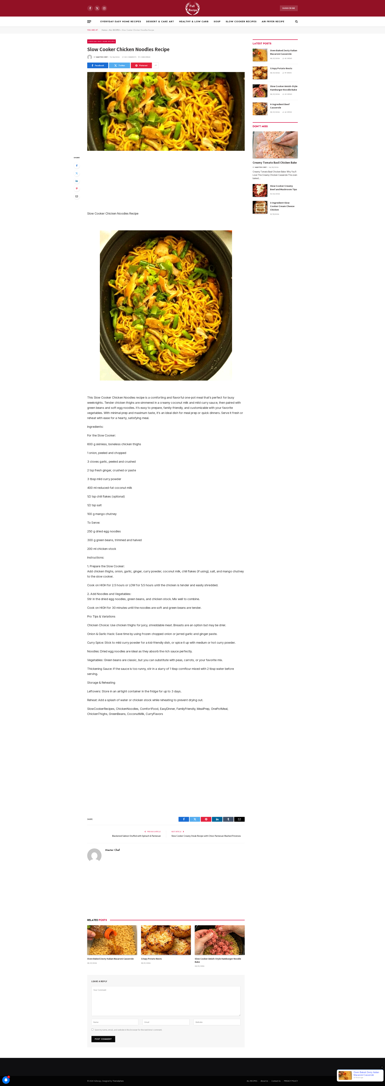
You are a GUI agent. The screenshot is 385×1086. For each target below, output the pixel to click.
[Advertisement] (166, 181)
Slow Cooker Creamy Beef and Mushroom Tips (283, 187)
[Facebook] (77, 166)
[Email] (77, 196)
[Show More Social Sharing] (156, 65)
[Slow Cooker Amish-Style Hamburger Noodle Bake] (220, 940)
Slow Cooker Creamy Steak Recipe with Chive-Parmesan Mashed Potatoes (206, 835)
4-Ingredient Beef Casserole (280, 106)
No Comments (130, 57)
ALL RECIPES (114, 30)
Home (104, 30)
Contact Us (275, 1081)
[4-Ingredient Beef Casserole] (260, 108)
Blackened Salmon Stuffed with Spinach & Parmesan (136, 835)
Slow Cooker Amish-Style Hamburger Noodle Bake (218, 960)
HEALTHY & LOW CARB (194, 21)
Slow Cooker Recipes (241, 21)
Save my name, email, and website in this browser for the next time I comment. (128, 1029)
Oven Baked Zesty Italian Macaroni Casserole (110, 958)
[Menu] (89, 21)
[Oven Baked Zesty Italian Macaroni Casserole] (112, 940)
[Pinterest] (77, 189)
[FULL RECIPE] (192, 8)
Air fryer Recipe (273, 21)
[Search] (296, 21)
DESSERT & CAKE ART (160, 21)
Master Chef (102, 57)
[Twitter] (77, 173)
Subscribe (288, 8)
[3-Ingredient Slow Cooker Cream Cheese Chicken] (260, 207)
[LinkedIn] (77, 181)
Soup (217, 21)
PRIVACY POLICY (291, 1081)
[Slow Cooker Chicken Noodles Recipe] (166, 111)
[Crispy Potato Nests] (166, 940)
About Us (264, 1081)
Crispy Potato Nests (151, 958)
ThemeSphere (117, 1081)
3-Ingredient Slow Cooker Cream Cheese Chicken (282, 206)
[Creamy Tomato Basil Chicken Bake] (275, 144)
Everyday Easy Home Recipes (120, 21)
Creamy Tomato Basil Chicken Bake (275, 162)
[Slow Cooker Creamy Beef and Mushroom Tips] (260, 190)
